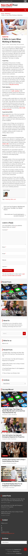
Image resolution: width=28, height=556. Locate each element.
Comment (5, 230)
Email (4, 253)
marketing (7, 199)
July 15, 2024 (5, 487)
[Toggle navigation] (3, 10)
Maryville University (14, 84)
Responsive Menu (25, 1)
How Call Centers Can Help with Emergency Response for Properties (13, 312)
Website (4, 260)
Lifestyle (5, 455)
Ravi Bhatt (14, 297)
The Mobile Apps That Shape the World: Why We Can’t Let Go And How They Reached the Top (13, 294)
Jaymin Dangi (13, 44)
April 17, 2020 (5, 44)
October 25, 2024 (6, 314)
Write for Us (5, 343)
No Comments (20, 44)
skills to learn (5, 115)
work (14, 199)
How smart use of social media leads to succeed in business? (14, 215)
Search (24, 333)
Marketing (5, 36)
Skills (12, 199)
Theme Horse (16, 551)
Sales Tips (12, 480)
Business (5, 309)
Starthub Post (17, 549)
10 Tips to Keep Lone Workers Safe (11, 373)
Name (4, 247)
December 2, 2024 (6, 297)
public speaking (15, 91)
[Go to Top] (25, 549)
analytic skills (5, 144)
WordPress (19, 553)
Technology (6, 291)
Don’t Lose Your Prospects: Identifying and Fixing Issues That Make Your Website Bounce (14, 208)
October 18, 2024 (6, 463)
